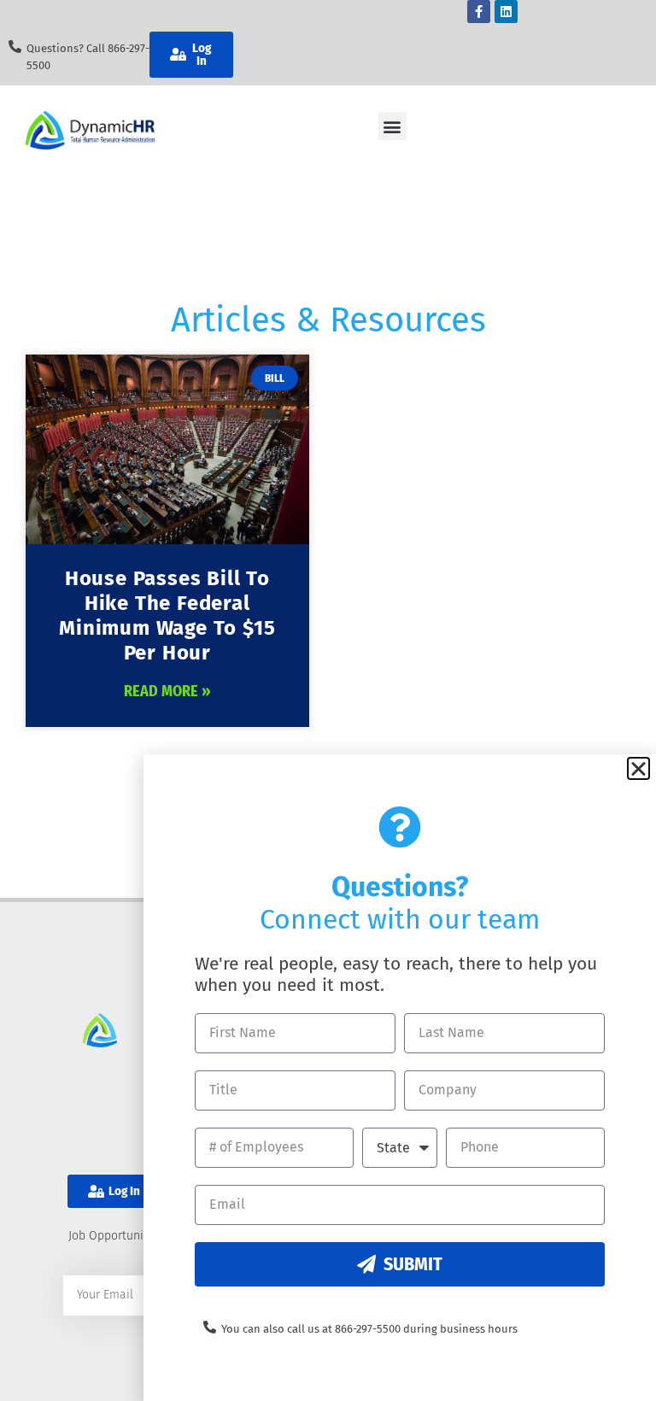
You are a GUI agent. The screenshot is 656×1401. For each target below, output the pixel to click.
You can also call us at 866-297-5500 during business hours (369, 1328)
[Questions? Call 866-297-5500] (15, 46)
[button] (392, 126)
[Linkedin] (506, 11)
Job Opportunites (114, 1235)
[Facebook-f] (478, 11)
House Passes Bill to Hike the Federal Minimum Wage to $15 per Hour (167, 615)
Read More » (167, 691)
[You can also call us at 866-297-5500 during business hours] (209, 1327)
